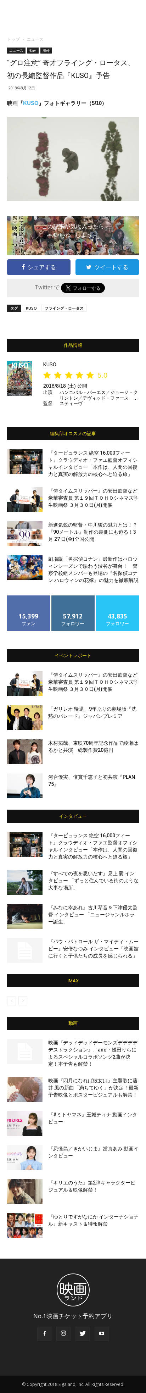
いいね (29, 598)
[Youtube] (102, 1334)
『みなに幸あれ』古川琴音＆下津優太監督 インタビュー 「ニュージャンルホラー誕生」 (92, 915)
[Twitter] (82, 1334)
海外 (46, 50)
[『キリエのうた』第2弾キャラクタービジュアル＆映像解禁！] (25, 1191)
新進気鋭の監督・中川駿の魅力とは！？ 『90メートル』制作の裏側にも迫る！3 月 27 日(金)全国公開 (92, 532)
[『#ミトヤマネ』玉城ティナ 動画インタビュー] (25, 1123)
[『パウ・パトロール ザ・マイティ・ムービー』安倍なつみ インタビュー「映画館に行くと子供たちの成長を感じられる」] (25, 950)
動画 (32, 50)
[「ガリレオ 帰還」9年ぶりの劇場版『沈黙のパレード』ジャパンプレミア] (25, 717)
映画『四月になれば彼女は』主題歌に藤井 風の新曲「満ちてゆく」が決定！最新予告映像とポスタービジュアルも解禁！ (93, 1088)
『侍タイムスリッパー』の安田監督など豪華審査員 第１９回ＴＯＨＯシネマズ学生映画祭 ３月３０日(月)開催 (93, 498)
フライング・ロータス (64, 308)
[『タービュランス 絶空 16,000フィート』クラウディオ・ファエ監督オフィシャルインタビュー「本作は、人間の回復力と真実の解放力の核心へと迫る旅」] (25, 461)
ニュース (35, 39)
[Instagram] (63, 1334)
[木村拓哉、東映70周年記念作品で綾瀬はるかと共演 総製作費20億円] (25, 751)
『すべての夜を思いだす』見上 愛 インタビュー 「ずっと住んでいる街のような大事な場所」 (93, 880)
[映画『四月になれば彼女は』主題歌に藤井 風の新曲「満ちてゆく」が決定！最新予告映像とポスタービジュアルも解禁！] (25, 1089)
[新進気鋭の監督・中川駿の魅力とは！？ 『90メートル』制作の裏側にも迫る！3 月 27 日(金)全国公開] (25, 533)
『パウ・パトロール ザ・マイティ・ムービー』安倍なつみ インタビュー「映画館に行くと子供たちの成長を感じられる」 (93, 949)
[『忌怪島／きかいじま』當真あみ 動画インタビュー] (25, 1157)
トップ (13, 39)
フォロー (73, 598)
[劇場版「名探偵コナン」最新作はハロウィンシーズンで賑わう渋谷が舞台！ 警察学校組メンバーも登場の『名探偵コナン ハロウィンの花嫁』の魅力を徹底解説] (25, 567)
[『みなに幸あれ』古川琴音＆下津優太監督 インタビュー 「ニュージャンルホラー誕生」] (25, 916)
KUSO (31, 103)
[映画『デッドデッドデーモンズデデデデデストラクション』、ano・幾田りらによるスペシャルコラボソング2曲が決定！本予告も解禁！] (25, 1051)
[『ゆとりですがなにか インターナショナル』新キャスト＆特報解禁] (25, 1225)
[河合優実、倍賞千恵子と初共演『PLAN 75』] (25, 785)
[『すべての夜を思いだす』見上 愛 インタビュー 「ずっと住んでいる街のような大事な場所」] (25, 882)
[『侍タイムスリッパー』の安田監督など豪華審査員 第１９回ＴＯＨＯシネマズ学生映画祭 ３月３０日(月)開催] (25, 499)
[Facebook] (44, 1334)
